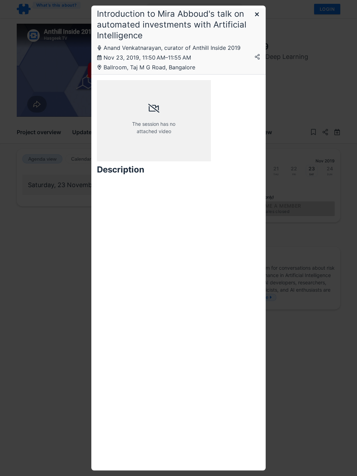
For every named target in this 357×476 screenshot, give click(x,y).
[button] (257, 14)
